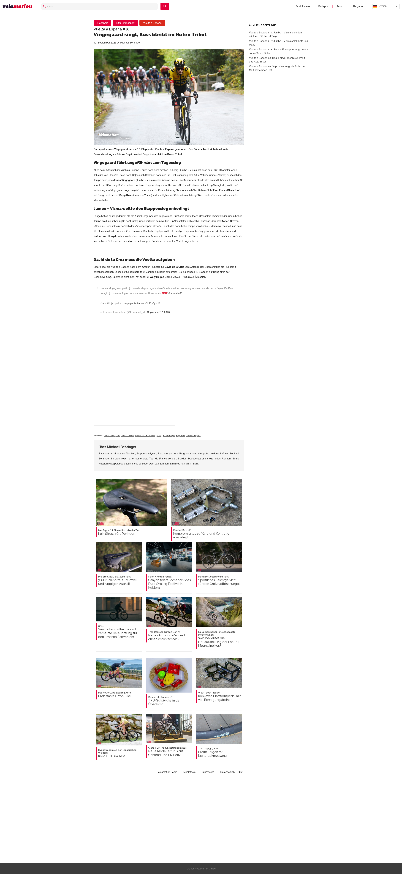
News (159, 435)
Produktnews (303, 6)
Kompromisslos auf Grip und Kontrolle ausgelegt (201, 534)
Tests (339, 6)
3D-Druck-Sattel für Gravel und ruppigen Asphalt (117, 580)
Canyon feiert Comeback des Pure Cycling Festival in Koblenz (169, 582)
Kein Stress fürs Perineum (119, 532)
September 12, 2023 (158, 312)
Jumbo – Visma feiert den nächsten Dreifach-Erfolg (275, 34)
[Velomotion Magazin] (19, 6)
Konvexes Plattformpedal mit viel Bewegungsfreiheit (219, 696)
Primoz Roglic (169, 435)
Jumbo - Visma (127, 435)
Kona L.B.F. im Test (117, 753)
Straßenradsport (125, 23)
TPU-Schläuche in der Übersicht (164, 701)
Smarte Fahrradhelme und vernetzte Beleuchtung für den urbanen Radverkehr (117, 632)
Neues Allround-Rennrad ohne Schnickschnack (166, 636)
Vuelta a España (152, 23)
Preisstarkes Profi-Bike (114, 694)
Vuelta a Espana (193, 435)
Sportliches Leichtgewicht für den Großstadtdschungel (219, 580)
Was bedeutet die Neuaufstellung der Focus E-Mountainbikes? (219, 639)
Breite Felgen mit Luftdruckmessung (212, 752)
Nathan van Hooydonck (145, 435)
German (382, 6)
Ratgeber (358, 6)
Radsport (323, 6)
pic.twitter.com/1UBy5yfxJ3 (145, 303)
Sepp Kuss (180, 435)
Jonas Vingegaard (112, 435)
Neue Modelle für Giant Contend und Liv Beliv (167, 751)
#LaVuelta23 (175, 293)
